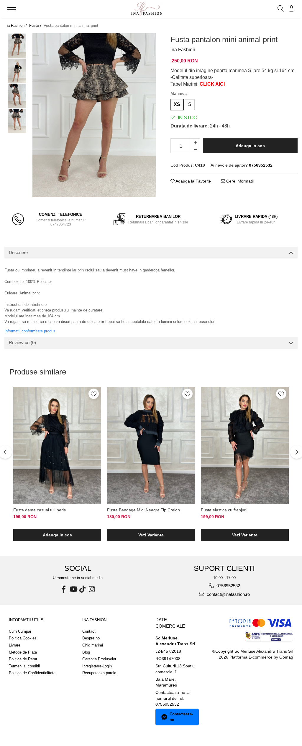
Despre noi (91, 638)
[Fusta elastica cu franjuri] (245, 445)
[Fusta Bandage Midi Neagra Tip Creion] (151, 445)
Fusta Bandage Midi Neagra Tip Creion (143, 510)
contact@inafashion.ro (228, 594)
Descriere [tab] (18, 252)
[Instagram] (92, 589)
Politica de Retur (23, 659)
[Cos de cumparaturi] (291, 8)
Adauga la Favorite (193, 181)
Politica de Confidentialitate (32, 673)
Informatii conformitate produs (29, 331)
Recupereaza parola (99, 673)
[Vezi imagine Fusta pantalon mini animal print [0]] (17, 46)
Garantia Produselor (99, 659)
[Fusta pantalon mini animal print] (94, 115)
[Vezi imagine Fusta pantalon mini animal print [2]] (17, 96)
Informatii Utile (26, 620)
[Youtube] (73, 589)
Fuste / (35, 25)
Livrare (14, 645)
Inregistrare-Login (97, 666)
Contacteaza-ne (181, 717)
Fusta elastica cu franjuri (224, 510)
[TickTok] (82, 589)
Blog (86, 652)
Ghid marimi (92, 645)
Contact (89, 631)
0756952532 (227, 585)
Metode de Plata (23, 652)
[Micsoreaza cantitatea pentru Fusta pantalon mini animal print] (195, 149)
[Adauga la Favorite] (93, 394)
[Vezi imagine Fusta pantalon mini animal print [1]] (17, 71)
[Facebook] (63, 589)
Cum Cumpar (20, 631)
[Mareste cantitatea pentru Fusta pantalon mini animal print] (195, 142)
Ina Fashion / (16, 25)
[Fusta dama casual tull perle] (57, 445)
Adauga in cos (250, 145)
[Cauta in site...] (281, 8)
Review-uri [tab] (22, 342)
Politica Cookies (23, 638)
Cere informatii (239, 181)
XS (177, 104)
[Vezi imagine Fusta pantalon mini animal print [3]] (17, 121)
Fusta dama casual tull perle (39, 510)
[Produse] (12, 9)
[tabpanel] (94, 115)
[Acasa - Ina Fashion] (151, 8)
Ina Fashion (182, 49)
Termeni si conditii (24, 666)
